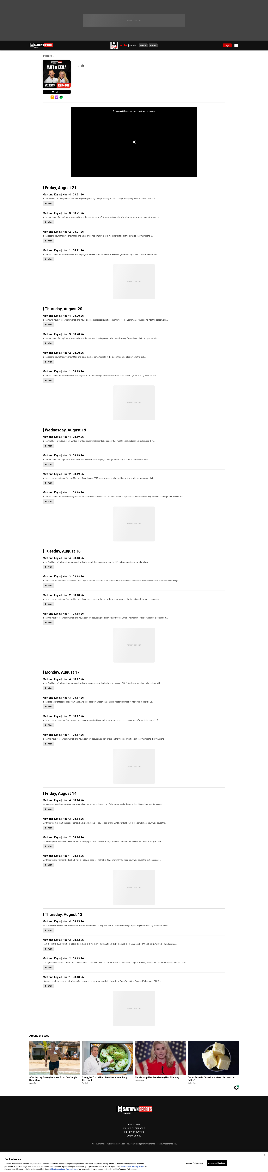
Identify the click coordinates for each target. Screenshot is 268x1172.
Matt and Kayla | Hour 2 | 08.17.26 (63, 716)
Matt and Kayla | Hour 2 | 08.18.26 (63, 595)
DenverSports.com (117, 1144)
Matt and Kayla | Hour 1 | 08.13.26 (63, 977)
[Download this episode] (82, 65)
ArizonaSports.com (99, 1144)
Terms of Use (125, 1166)
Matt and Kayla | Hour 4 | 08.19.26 (63, 436)
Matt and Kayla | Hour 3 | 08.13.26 (63, 939)
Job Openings (134, 1136)
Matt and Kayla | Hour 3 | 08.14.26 (63, 818)
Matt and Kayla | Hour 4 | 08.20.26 (63, 315)
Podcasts (47, 56)
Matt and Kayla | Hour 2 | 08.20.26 (63, 352)
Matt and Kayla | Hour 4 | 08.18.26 (63, 558)
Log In (227, 45)
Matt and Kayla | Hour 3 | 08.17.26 (63, 697)
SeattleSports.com (168, 1144)
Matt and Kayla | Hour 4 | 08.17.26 (63, 679)
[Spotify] (61, 97)
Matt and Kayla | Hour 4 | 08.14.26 (63, 800)
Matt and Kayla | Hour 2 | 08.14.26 (63, 837)
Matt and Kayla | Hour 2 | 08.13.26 (63, 958)
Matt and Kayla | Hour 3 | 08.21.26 (63, 213)
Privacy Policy (138, 1166)
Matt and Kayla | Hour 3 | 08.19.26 (63, 455)
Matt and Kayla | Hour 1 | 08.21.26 (63, 250)
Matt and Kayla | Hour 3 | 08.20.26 (63, 334)
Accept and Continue (216, 1163)
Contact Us (134, 1124)
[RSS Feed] (52, 97)
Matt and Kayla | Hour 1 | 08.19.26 (63, 371)
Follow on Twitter (134, 1132)
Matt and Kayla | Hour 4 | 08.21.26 (63, 194)
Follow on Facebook (134, 1128)
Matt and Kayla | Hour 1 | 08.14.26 (63, 855)
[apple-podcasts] (56, 97)
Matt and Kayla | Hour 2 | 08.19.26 (63, 474)
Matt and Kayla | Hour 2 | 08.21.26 (63, 231)
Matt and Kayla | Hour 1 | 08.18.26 (63, 613)
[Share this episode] (78, 65)
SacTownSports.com (150, 1144)
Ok (265, 1155)
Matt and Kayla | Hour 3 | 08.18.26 (63, 576)
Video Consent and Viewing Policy (63, 1169)
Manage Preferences (194, 1163)
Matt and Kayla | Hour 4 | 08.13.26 (63, 921)
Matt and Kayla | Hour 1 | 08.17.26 (63, 734)
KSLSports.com (133, 1144)
